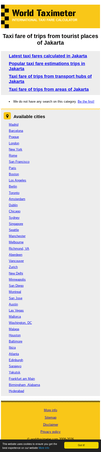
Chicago (14, 211)
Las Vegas (16, 310)
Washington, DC (20, 323)
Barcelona (16, 131)
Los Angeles (17, 180)
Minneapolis (17, 279)
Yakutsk (14, 372)
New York (15, 149)
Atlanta (14, 354)
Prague (14, 137)
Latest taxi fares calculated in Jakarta (48, 56)
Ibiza (12, 347)
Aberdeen (15, 255)
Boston (14, 174)
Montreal (15, 292)
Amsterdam (17, 199)
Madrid (13, 124)
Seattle (14, 230)
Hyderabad (16, 391)
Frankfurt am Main (22, 379)
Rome (13, 155)
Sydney (14, 217)
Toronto (14, 193)
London (14, 143)
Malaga (14, 329)
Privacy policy (50, 432)
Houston (15, 335)
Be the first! (86, 101)
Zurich (13, 267)
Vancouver (16, 261)
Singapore (16, 224)
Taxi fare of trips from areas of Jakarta (49, 89)
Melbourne (16, 242)
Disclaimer (50, 424)
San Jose (15, 298)
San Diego (16, 286)
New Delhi (16, 273)
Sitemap (50, 417)
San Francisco (19, 162)
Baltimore (15, 341)
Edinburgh (16, 360)
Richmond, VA (19, 248)
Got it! (81, 445)
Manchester (17, 236)
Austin (13, 304)
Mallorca (15, 316)
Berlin (13, 186)
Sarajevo (15, 366)
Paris (12, 168)
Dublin (13, 205)
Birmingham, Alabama (24, 385)
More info (44, 448)
